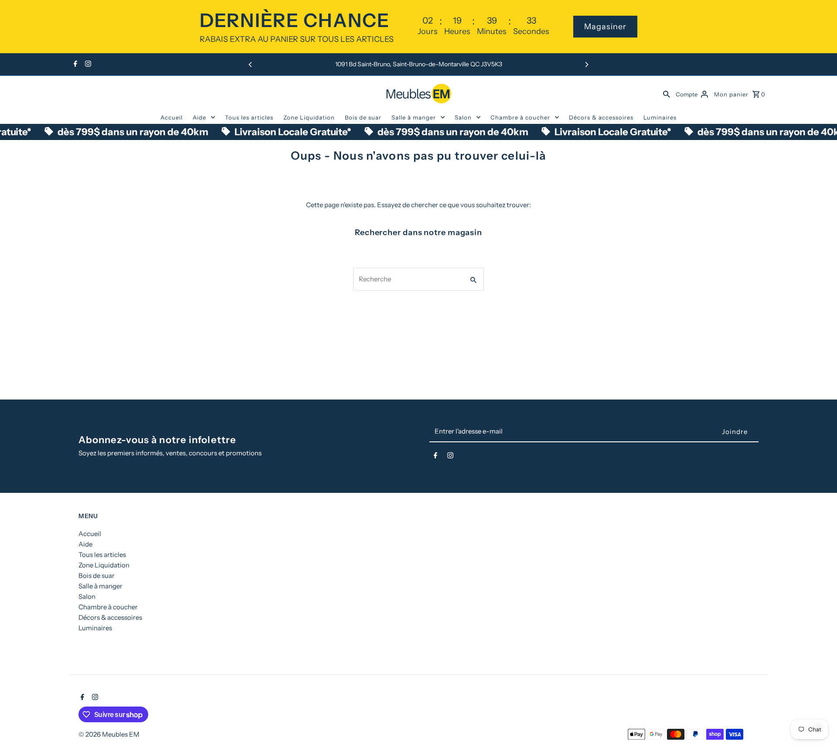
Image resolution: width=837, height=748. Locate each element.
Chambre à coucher (520, 117)
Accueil (171, 117)
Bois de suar (363, 117)
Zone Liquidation (309, 117)
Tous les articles (249, 117)
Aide (199, 117)
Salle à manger (413, 117)
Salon (463, 117)
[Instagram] (87, 64)
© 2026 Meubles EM (109, 734)
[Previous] (250, 64)
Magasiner (605, 26)
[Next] (586, 64)
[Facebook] (74, 64)
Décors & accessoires (601, 117)
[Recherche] (666, 93)
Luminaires (660, 117)
